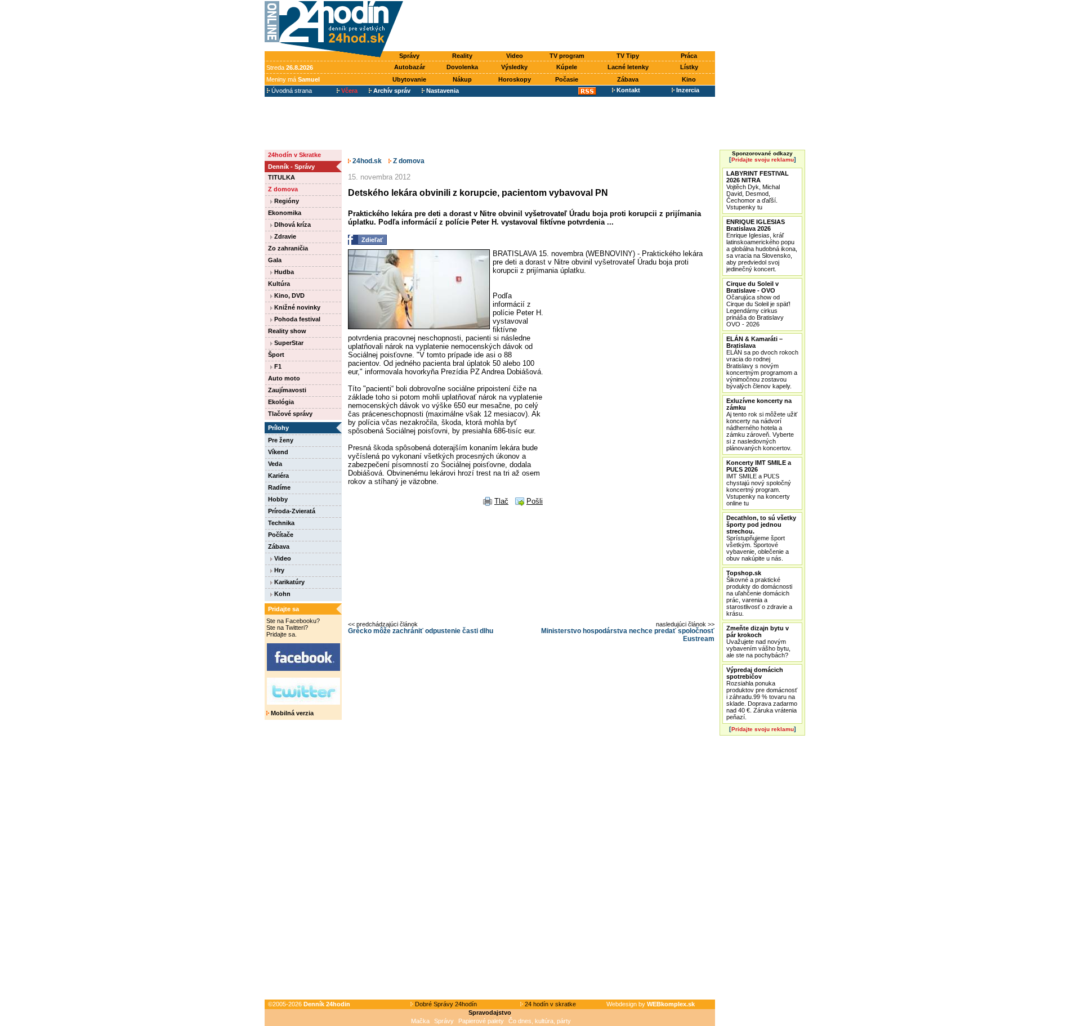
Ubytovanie (409, 79)
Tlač (501, 501)
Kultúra (279, 283)
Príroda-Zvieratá (291, 511)
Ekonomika (284, 212)
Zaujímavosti (287, 390)
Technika (281, 522)
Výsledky (514, 67)
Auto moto (284, 378)
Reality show (287, 331)
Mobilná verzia (291, 713)
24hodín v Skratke (294, 154)
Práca (689, 55)
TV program (567, 55)
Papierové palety (481, 1021)
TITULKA (281, 177)
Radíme (279, 487)
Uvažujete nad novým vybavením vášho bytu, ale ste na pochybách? (758, 641)
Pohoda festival (296, 319)
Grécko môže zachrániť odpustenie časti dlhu (420, 631)
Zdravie (284, 236)
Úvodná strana (291, 90)
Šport (276, 354)
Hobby (278, 499)
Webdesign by (650, 1004)
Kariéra (278, 475)
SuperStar (288, 342)
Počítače (280, 534)
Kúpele (566, 67)
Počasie (566, 79)
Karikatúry (289, 582)
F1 (277, 366)
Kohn (282, 593)
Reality (462, 55)
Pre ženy (280, 440)
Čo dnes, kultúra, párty (539, 1021)
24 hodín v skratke (549, 1004)
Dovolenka (462, 67)
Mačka (420, 1021)
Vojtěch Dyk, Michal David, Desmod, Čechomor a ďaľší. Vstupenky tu (757, 190)
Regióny (286, 201)
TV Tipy (628, 55)
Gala (275, 260)
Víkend (278, 452)
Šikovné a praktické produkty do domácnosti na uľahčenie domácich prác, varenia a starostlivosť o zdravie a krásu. (759, 593)
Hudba (283, 271)
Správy (409, 55)
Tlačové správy (290, 413)
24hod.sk (366, 161)
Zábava (627, 79)
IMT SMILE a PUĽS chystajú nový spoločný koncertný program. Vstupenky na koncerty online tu (758, 483)
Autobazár (409, 67)
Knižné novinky (296, 307)
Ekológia (281, 401)
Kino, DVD (289, 295)
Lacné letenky (628, 67)
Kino (689, 79)
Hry (278, 570)
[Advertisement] (562, 26)
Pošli (534, 501)
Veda (275, 463)
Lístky (689, 67)
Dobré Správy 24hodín (445, 1004)
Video (514, 55)
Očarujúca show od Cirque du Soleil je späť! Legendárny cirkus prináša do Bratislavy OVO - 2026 (758, 304)
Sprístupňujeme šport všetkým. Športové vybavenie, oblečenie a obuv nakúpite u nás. (761, 538)
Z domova (283, 189)
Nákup (462, 79)
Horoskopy (514, 79)
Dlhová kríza (292, 224)
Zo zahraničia (288, 248)
